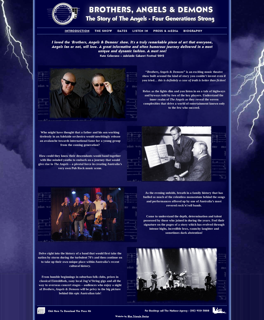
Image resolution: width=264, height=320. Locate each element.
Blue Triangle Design (138, 316)
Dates (122, 31)
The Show (103, 31)
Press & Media (165, 31)
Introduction (77, 31)
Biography (192, 31)
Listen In (140, 31)
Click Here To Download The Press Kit (69, 311)
